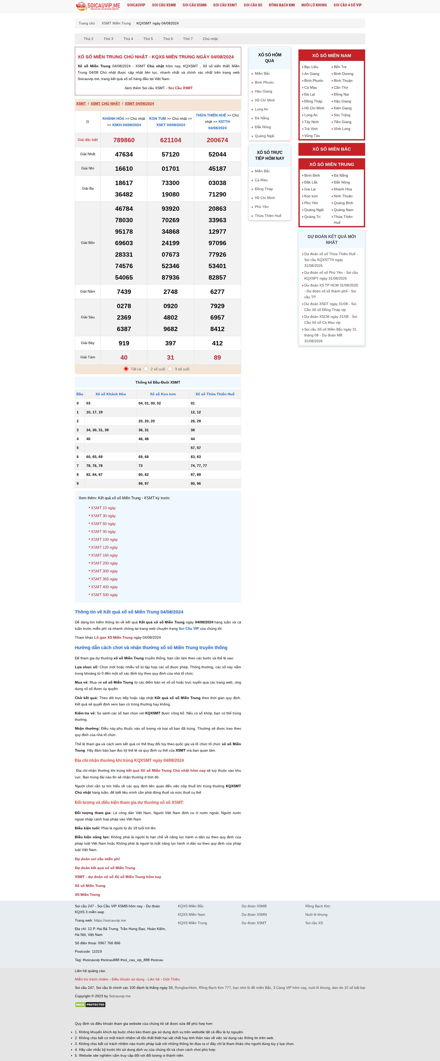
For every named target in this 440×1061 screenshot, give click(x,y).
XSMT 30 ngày (103, 516)
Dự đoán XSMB (254, 906)
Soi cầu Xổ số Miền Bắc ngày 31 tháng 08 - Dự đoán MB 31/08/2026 (330, 335)
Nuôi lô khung (314, 5)
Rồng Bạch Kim (282, 5)
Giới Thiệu (171, 979)
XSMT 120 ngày (104, 547)
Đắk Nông (263, 127)
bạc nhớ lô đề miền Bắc (252, 988)
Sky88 (120, 1015)
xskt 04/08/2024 (170, 125)
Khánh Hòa (113, 118)
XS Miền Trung (87, 895)
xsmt (81, 103)
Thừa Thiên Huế (211, 115)
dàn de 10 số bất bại (348, 988)
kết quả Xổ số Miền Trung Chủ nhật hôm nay (166, 770)
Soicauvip (136, 5)
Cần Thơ (341, 87)
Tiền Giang (342, 122)
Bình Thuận (343, 80)
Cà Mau (261, 180)
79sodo (93, 1015)
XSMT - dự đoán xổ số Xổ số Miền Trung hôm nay (118, 877)
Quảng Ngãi (264, 136)
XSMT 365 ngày (104, 579)
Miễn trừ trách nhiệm (91, 979)
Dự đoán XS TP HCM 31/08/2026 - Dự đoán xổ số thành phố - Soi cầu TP (331, 291)
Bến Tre (340, 67)
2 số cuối (158, 369)
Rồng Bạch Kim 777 (215, 988)
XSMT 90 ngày (103, 531)
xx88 (137, 1015)
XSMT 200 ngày (104, 563)
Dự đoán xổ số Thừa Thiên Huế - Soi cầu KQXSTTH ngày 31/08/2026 (331, 260)
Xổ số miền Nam (331, 55)
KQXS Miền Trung (192, 923)
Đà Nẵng (262, 118)
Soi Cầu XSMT (180, 88)
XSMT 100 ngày (104, 539)
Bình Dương (343, 74)
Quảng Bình (343, 203)
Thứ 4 (128, 39)
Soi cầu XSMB (164, 5)
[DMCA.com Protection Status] (90, 1006)
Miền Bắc (262, 73)
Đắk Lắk (311, 182)
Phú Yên (262, 207)
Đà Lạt (309, 94)
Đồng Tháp (264, 189)
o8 (111, 1015)
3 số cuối (182, 369)
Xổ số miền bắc (331, 149)
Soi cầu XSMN (195, 5)
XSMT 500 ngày (104, 595)
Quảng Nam (343, 210)
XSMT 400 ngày (104, 587)
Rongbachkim (186, 988)
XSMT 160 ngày (104, 555)
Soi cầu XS (253, 5)
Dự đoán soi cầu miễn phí (97, 859)
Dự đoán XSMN (254, 914)
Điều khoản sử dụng (128, 979)
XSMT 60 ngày (103, 523)
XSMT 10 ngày (103, 508)
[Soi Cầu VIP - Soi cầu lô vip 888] (99, 6)
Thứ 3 (108, 39)
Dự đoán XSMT (254, 923)
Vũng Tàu (312, 136)
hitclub (160, 1015)
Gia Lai (310, 189)
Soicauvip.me (120, 996)
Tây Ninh (311, 122)
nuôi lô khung (319, 988)
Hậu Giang (263, 91)
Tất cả (136, 369)
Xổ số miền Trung (331, 164)
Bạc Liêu (311, 67)
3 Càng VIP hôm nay (289, 988)
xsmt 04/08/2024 (139, 103)
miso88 (148, 1015)
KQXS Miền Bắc (191, 906)
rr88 (129, 1015)
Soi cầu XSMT (225, 5)
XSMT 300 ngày (104, 571)
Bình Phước (264, 82)
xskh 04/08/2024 (126, 125)
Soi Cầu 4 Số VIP (348, 5)
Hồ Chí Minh (265, 100)
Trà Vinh (311, 129)
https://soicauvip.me (110, 920)
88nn (104, 1015)
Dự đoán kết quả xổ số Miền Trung (105, 868)
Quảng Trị (312, 217)
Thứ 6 (168, 39)
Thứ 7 (188, 39)
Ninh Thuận (343, 196)
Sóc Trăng (342, 115)
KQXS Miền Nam (191, 914)
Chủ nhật (210, 39)
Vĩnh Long (342, 129)
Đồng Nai (341, 94)
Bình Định (312, 175)
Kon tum (157, 118)
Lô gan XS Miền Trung (113, 637)
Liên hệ (154, 979)
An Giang (311, 74)
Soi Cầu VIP (189, 628)
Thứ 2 (88, 39)
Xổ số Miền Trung (90, 886)
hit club (80, 1015)
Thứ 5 (148, 39)
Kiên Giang (343, 108)
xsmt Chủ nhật (105, 103)
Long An (261, 109)
